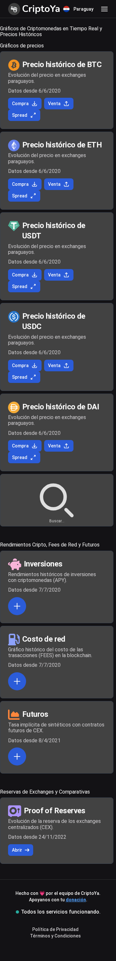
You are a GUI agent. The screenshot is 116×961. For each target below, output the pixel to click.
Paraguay (83, 9)
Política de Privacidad (55, 929)
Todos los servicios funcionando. (61, 912)
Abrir (17, 850)
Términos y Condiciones (55, 935)
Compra (20, 103)
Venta (54, 103)
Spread (19, 115)
